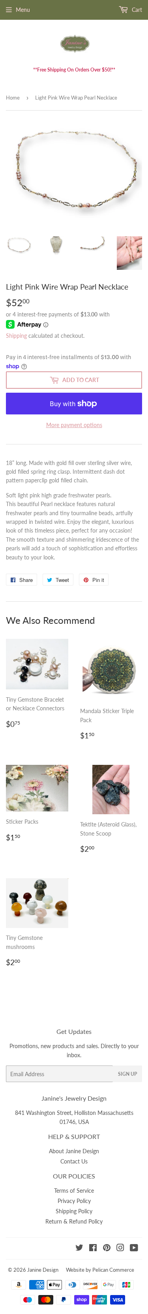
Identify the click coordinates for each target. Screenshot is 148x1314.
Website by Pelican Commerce (100, 1270)
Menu (23, 9)
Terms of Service (74, 1190)
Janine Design (42, 1270)
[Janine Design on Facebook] (93, 1248)
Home (13, 97)
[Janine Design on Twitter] (79, 1248)
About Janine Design (74, 1151)
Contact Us (74, 1161)
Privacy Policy (74, 1200)
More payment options (74, 425)
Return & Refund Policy (74, 1221)
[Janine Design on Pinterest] (107, 1248)
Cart (136, 9)
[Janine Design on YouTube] (134, 1248)
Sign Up (127, 1074)
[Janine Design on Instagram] (120, 1248)
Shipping (16, 335)
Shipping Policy (74, 1211)
